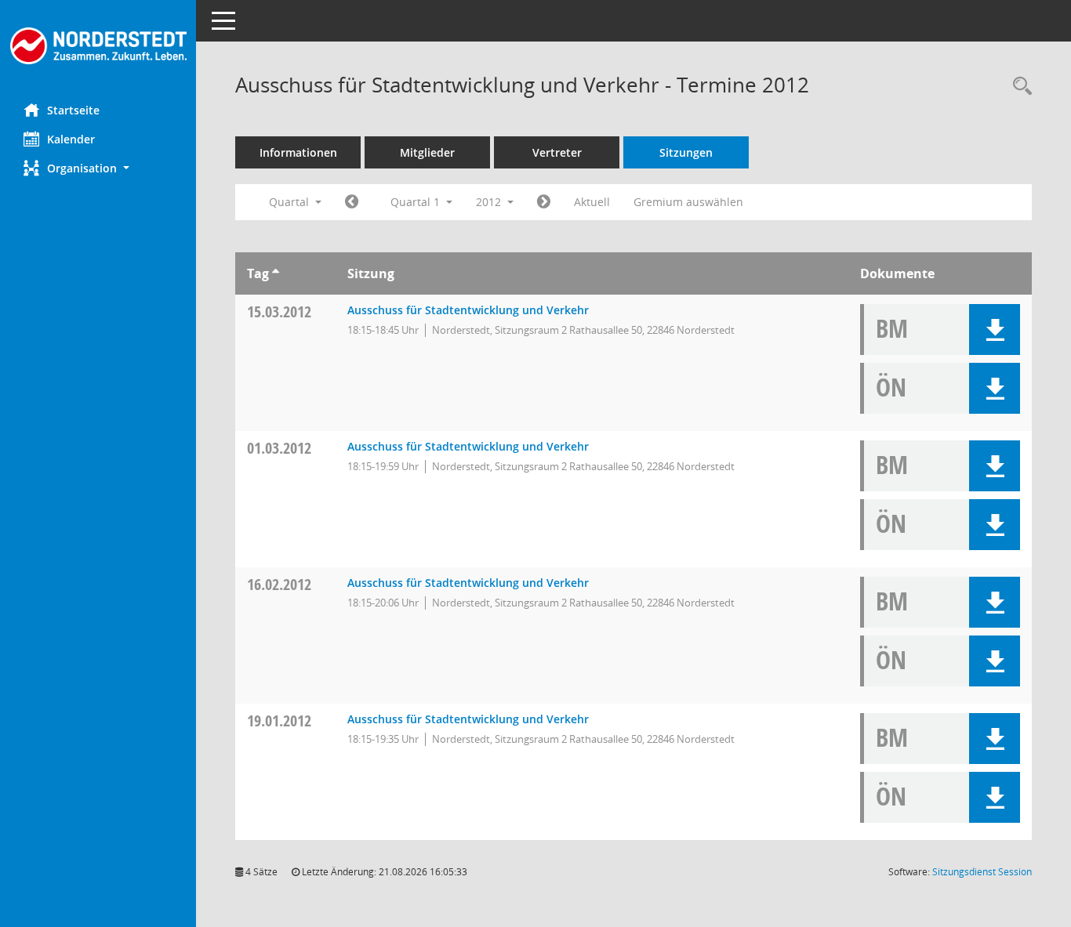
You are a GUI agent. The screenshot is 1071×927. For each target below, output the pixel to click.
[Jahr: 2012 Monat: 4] (543, 202)
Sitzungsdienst (982, 871)
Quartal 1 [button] (416, 201)
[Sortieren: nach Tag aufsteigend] (275, 273)
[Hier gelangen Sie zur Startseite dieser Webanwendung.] (98, 45)
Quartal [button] (290, 201)
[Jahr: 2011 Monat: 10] (351, 202)
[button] (98, 168)
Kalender (71, 139)
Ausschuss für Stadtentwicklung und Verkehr (468, 309)
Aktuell (592, 201)
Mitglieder (427, 152)
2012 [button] (490, 201)
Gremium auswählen (688, 201)
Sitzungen (686, 152)
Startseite (73, 110)
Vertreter (557, 152)
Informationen (298, 152)
